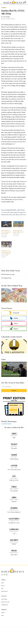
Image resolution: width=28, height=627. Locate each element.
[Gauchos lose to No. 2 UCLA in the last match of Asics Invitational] (6, 244)
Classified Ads (4, 604)
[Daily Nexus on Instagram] (6, 574)
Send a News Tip (5, 602)
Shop (2, 615)
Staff (2, 583)
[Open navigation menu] (25, 2)
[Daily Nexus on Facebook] (2, 574)
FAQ (2, 588)
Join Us (3, 585)
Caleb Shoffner (6, 17)
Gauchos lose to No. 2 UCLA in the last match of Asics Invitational (6, 252)
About (3, 579)
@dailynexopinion (7, 423)
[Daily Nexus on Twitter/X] (4, 574)
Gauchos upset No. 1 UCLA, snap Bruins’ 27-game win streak (6, 232)
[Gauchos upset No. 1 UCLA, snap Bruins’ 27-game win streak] (6, 224)
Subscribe (14, 390)
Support (4, 609)
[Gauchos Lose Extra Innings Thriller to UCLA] (18, 224)
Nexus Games (6, 308)
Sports (3, 7)
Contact (4, 596)
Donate (3, 612)
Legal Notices (4, 591)
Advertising (4, 599)
